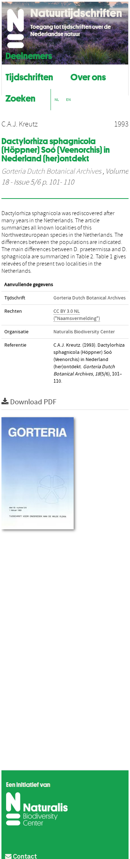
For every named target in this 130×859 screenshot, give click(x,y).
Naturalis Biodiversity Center (84, 332)
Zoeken (20, 97)
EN (68, 99)
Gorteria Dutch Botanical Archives (51, 171)
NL (57, 99)
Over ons (88, 76)
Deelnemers (28, 55)
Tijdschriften (29, 76)
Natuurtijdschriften (76, 13)
